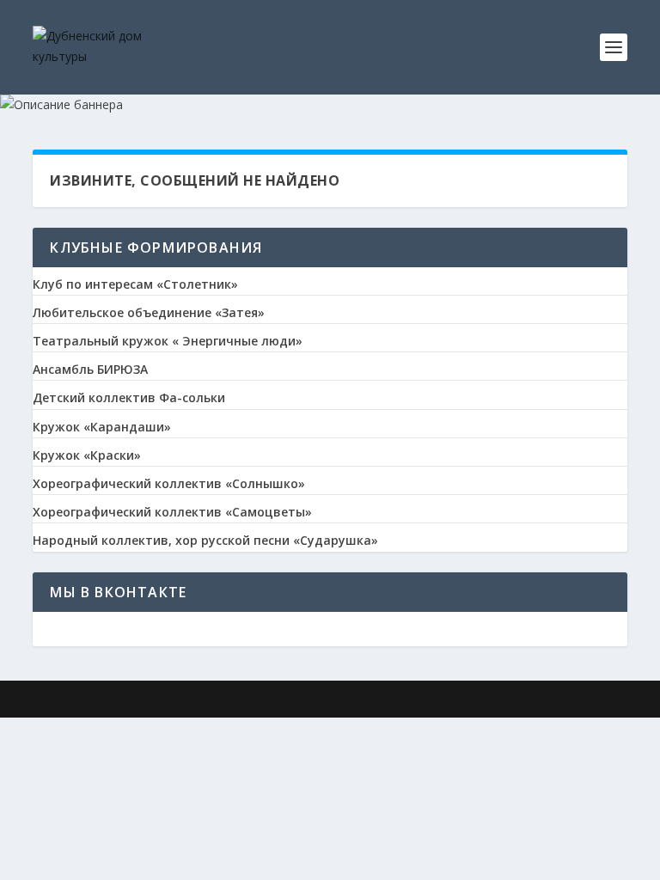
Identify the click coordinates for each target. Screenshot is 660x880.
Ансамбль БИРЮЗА (90, 369)
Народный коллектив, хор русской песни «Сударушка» (205, 540)
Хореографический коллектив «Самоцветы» (172, 512)
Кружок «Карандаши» (102, 427)
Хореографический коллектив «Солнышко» (169, 484)
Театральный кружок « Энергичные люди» (167, 341)
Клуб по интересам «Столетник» (135, 284)
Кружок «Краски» (87, 455)
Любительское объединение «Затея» (149, 313)
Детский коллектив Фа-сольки (129, 398)
